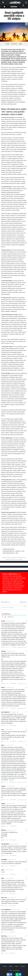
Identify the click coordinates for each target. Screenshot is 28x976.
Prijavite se (24, 602)
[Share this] (11, 974)
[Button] (4, 7)
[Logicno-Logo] (15, 2)
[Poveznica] (26, 2)
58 (21, 43)
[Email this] (8, 974)
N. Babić (7, 43)
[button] (3, 2)
